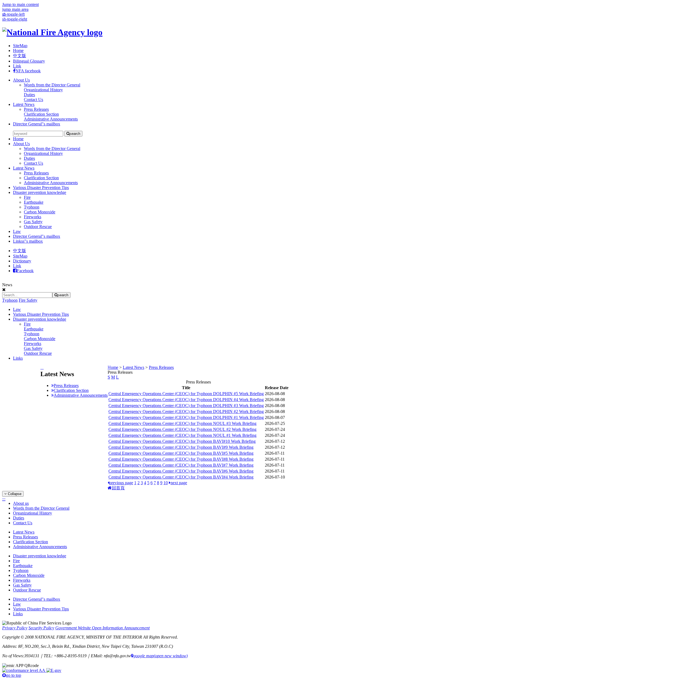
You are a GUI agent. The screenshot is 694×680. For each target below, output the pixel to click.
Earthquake (33, 202)
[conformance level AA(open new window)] (24, 670)
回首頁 (118, 488)
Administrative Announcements (51, 182)
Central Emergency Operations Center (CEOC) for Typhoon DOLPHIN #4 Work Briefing (186, 399)
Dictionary (22, 261)
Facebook (25, 270)
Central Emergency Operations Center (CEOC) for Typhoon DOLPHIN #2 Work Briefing (186, 411)
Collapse (14, 494)
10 (165, 482)
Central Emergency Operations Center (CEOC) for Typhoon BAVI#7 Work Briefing (180, 465)
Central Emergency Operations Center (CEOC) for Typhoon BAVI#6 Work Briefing (180, 471)
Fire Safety (28, 300)
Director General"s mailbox (36, 124)
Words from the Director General (52, 148)
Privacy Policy (14, 628)
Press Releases (36, 173)
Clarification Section (41, 177)
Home (18, 50)
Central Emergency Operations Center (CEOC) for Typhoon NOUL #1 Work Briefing (182, 435)
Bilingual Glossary (29, 61)
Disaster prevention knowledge (39, 192)
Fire (27, 197)
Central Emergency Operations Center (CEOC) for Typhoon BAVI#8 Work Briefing (180, 459)
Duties (29, 158)
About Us (21, 80)
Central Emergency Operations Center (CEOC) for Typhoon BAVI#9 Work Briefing (180, 447)
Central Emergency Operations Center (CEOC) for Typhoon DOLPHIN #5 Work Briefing (186, 393)
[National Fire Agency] (52, 32)
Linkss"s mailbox (28, 241)
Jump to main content (20, 4)
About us (21, 503)
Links (18, 358)
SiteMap (20, 45)
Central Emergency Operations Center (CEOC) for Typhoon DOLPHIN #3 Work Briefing (186, 405)
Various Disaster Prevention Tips (41, 187)
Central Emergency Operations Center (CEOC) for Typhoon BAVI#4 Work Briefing (180, 477)
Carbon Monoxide (39, 212)
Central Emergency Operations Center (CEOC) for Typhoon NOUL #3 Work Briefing (182, 423)
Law (17, 231)
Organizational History (43, 153)
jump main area (15, 9)
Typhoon (31, 207)
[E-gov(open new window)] (53, 670)
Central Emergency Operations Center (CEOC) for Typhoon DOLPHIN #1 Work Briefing (186, 417)
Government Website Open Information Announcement (102, 628)
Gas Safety (33, 221)
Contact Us (33, 163)
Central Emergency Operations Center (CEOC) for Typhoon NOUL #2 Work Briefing (182, 429)
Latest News (23, 104)
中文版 (19, 55)
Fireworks (32, 216)
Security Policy (41, 628)
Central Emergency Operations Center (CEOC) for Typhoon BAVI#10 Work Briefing (182, 441)
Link (17, 66)
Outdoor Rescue (38, 226)
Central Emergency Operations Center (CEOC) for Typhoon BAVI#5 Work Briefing (180, 453)
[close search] (4, 289)
